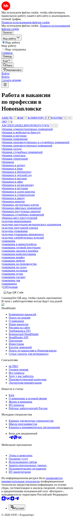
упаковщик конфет (13, 257)
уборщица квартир (13, 201)
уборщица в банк (12, 168)
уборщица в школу (13, 198)
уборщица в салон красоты (18, 191)
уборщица (7, 162)
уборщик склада (11, 148)
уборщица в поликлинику (17, 185)
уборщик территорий (14, 158)
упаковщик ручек (12, 273)
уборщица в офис (12, 181)
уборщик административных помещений (27, 129)
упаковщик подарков (14, 270)
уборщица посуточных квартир (21, 211)
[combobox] (17, 507)
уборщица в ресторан (14, 188)
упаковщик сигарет (13, 277)
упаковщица (9, 283)
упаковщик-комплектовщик (18, 254)
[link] (7, 65)
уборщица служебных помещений (22, 214)
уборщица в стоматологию (18, 194)
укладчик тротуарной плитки (19, 227)
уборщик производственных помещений (26, 145)
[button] (5, 73)
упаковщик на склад (14, 267)
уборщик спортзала (13, 155)
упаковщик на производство (19, 263)
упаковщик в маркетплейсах (19, 244)
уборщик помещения (14, 139)
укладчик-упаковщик (14, 231)
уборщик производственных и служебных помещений (35, 142)
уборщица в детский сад (16, 175)
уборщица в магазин (14, 178)
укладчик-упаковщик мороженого (22, 234)
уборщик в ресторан (14, 135)
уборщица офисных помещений (21, 208)
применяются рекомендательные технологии (31, 480)
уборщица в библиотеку (16, 171)
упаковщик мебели (13, 260)
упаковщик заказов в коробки (19, 250)
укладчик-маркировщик (16, 221)
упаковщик (8, 240)
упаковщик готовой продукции (21, 247)
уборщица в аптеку (13, 165)
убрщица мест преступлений (19, 217)
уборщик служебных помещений (22, 152)
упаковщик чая (10, 280)
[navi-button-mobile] (5, 85)
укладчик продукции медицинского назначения (31, 224)
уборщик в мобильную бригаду (21, 132)
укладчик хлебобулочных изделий (22, 237)
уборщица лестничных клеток (20, 204)
